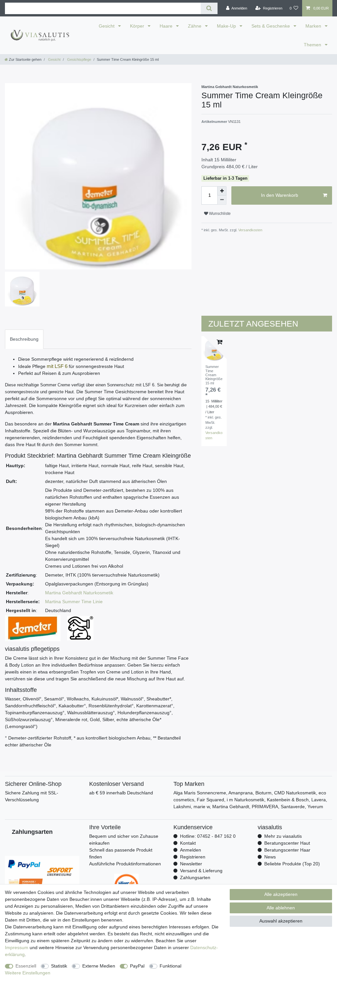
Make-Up (227, 26)
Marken (314, 26)
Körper (137, 26)
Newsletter (191, 863)
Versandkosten (249, 230)
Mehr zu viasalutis (283, 836)
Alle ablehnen (281, 907)
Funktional (170, 966)
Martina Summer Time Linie (74, 601)
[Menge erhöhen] (221, 190)
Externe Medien (98, 966)
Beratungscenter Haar (287, 850)
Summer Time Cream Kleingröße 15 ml (213, 375)
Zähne (195, 26)
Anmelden (190, 850)
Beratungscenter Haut (287, 843)
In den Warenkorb (279, 195)
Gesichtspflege (78, 59)
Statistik (59, 966)
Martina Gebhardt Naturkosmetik (79, 592)
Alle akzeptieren (281, 894)
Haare (167, 26)
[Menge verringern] (221, 200)
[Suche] (209, 8)
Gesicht (107, 26)
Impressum (16, 947)
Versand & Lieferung (201, 870)
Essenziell (25, 966)
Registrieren (192, 856)
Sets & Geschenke (271, 26)
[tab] (24, 339)
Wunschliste (219, 213)
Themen (313, 44)
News (270, 856)
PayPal (137, 966)
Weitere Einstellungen (27, 972)
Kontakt (188, 843)
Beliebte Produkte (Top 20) (292, 863)
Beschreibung (24, 339)
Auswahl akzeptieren (280, 921)
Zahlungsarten (195, 877)
